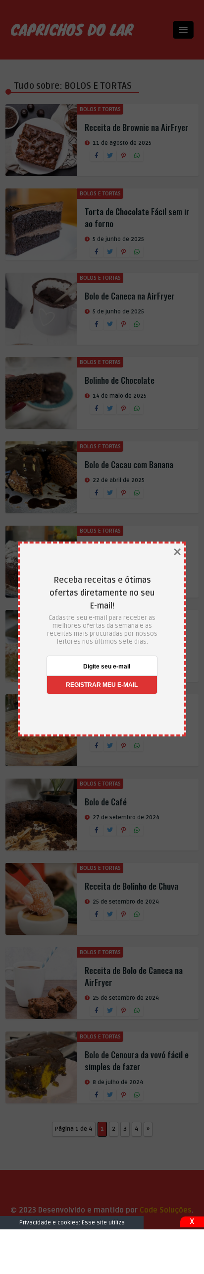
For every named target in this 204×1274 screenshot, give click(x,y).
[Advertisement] (102, 1251)
